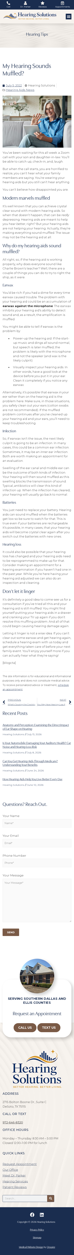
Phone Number (14, 855)
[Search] (50, 1198)
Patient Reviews (15, 1187)
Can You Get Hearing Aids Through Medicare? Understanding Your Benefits (30, 763)
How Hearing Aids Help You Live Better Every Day (32, 779)
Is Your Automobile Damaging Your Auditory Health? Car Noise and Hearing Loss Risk (37, 745)
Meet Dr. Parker (14, 1175)
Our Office (10, 1169)
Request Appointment (20, 1164)
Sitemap (37, 1237)
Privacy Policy (37, 1229)
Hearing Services (15, 1181)
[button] (68, 16)
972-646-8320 (13, 1122)
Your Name (11, 816)
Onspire (51, 1247)
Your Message (13, 875)
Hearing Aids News (20, 90)
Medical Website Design (31, 1247)
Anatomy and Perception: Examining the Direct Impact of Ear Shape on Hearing (36, 727)
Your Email (11, 835)
